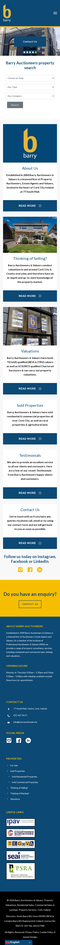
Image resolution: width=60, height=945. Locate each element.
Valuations (15, 799)
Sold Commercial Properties (25, 782)
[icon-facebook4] (30, 570)
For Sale (14, 765)
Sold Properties (17, 771)
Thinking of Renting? (19, 793)
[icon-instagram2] (21, 570)
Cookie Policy (46, 932)
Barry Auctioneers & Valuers (29, 900)
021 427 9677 (20, 715)
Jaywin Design (30, 937)
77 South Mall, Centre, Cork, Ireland (30, 708)
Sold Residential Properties (24, 776)
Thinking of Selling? (19, 788)
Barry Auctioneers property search (30, 65)
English (15, 942)
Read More (27, 205)
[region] (30, 41)
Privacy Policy (32, 932)
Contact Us (30, 41)
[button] (30, 42)
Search (15, 104)
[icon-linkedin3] (39, 570)
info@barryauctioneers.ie (25, 722)
